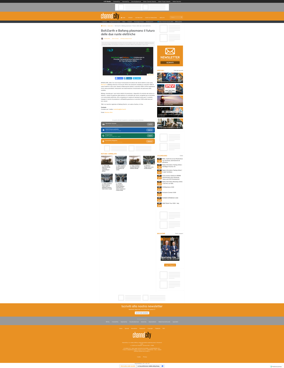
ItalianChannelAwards (164, 322)
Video (123, 21)
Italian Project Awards (164, 1)
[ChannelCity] (110, 16)
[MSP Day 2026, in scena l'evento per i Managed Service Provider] (170, 101)
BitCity (108, 322)
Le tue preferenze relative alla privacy (148, 366)
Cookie (139, 357)
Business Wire (107, 38)
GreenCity (143, 322)
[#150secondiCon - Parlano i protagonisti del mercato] (170, 112)
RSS (164, 328)
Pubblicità (157, 328)
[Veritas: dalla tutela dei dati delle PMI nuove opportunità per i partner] (107, 160)
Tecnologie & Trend (139, 21)
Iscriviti (150, 124)
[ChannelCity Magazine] (170, 248)
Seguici (150, 135)
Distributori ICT (149, 21)
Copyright (150, 328)
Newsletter (179, 21)
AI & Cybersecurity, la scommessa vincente (169, 81)
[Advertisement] (142, 297)
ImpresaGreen (152, 322)
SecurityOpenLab (136, 1)
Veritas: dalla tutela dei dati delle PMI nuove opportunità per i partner (106, 168)
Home (124, 17)
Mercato (162, 17)
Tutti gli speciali (178, 70)
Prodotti (130, 21)
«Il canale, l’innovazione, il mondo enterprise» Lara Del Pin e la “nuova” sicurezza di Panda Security (120, 187)
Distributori (138, 17)
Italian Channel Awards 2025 (166, 21)
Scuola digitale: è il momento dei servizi (169, 127)
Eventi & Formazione (151, 17)
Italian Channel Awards (149, 1)
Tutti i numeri (179, 233)
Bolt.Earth (104, 84)
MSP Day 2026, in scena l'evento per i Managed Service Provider (168, 103)
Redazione (142, 328)
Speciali (127, 328)
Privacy (145, 357)
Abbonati (150, 141)
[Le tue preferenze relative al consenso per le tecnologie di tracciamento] (276, 366)
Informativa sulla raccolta (128, 366)
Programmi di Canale (114, 21)
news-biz (110, 26)
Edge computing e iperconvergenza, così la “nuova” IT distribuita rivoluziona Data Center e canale (107, 186)
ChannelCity (116, 1)
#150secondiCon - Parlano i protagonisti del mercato (169, 115)
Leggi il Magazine (170, 265)
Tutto (181, 155)
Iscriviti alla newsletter (142, 313)
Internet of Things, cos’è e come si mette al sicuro (148, 167)
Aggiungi (150, 130)
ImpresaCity (125, 1)
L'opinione (104, 21)
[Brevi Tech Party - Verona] (170, 89)
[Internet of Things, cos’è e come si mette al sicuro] (149, 160)
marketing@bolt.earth (120, 109)
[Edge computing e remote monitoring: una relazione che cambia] (121, 160)
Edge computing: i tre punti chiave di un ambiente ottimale (135, 167)
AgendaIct (175, 322)
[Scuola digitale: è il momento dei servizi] (170, 123)
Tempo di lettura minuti (127, 38)
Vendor (130, 17)
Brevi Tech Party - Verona (165, 93)
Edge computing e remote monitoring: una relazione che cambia (121, 167)
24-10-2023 (115, 38)
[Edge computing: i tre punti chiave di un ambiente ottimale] (135, 160)
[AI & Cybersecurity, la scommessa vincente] (170, 78)
